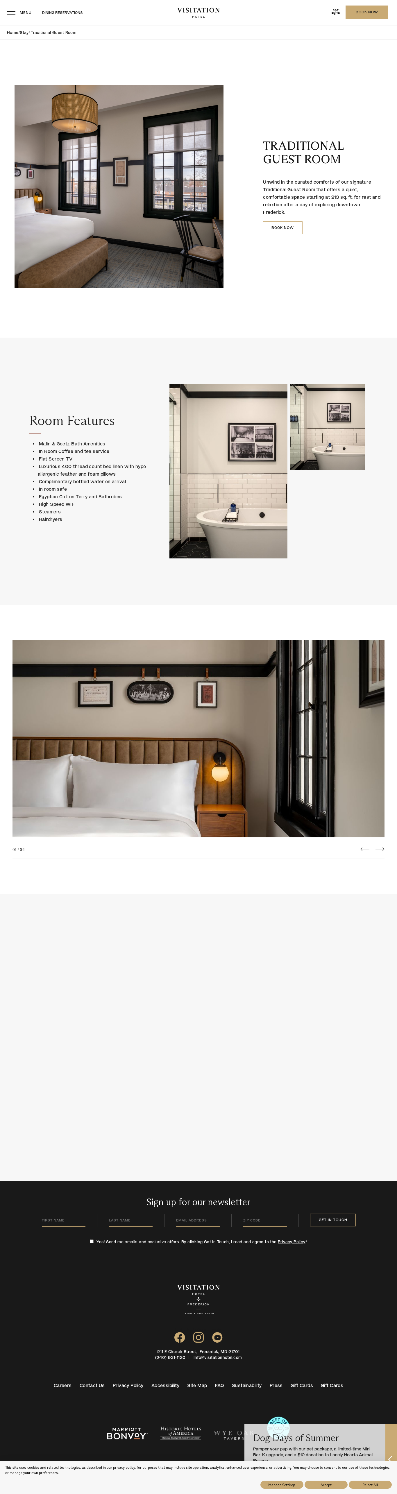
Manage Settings (282, 1485)
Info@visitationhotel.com (218, 1357)
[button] (365, 850)
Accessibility (165, 1385)
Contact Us (92, 1385)
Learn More (221, 1104)
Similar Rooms (54, 950)
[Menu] (11, 13)
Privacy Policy (291, 1241)
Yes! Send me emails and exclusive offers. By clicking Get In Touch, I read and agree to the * (201, 1241)
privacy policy (124, 1467)
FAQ (219, 1385)
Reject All (370, 1485)
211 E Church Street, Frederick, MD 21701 (198, 1351)
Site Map (197, 1385)
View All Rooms (366, 949)
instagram (198, 1329)
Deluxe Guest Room (247, 1063)
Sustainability (247, 1385)
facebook (179, 1329)
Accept (326, 1485)
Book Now (367, 12)
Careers (63, 1385)
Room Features (72, 420)
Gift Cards (302, 1385)
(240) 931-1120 (170, 1357)
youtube (217, 1329)
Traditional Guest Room (303, 152)
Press (276, 1385)
